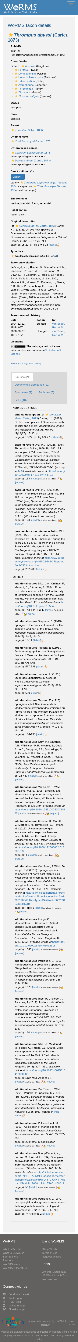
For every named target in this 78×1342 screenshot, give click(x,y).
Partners (8, 1260)
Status (15, 102)
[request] (19, 482)
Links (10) (21, 400)
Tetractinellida (26, 81)
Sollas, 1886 (29, 130)
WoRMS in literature (15, 1267)
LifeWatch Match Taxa (55, 1275)
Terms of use (49, 1252)
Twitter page (16, 1297)
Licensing (17, 341)
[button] (11, 35)
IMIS (20, 470)
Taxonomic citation (23, 262)
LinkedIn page (17, 1305)
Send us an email (19, 1294)
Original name (20, 136)
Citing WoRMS (50, 1249)
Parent (15, 125)
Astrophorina (26, 84)
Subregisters (10, 1256)
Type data (17, 251)
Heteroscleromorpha (30, 77)
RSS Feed (15, 1301)
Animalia (30, 66)
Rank (14, 114)
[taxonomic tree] (19, 363)
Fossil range (19, 209)
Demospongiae (27, 73)
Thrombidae (25, 88)
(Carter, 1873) (33, 160)
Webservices (49, 1279)
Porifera (23, 69)
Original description (23, 221)
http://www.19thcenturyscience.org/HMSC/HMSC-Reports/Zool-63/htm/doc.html (39, 561)
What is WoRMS (12, 1249)
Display (17, 177)
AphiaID (16, 46)
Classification (19, 61)
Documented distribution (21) (32, 384)
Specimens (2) (23, 392)
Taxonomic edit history (25, 315)
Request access (51, 1256)
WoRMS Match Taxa (54, 1271)
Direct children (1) (22, 171)
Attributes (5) (46, 392)
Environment (19, 198)
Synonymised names (24, 147)
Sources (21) (22, 376)
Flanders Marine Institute (64, 1332)
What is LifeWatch (13, 1252)
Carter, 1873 (32, 141)
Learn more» (72, 1323)
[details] (53, 244)
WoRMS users (11, 1264)
